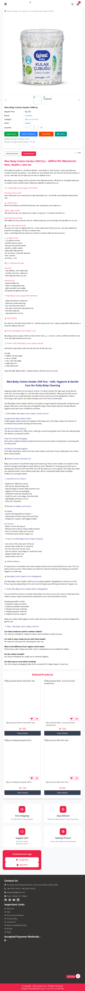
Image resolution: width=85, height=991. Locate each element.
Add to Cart (11, 134)
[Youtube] (14, 900)
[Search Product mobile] (72, 4)
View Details (22, 733)
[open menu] (5, 4)
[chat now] (78, 976)
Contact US (11, 922)
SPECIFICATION (12, 154)
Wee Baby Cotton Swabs (17, 403)
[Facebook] (5, 900)
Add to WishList (28, 134)
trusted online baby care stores (38, 594)
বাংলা (79, 153)
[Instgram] (9, 900)
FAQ (8, 912)
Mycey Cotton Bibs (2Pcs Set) (57, 782)
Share (62, 134)
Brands (9, 929)
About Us (10, 908)
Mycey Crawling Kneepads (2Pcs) (18, 782)
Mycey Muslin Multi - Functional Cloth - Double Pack (61, 724)
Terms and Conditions (15, 915)
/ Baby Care (26, 11)
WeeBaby (28, 115)
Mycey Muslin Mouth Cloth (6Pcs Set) (20, 723)
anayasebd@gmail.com (16, 892)
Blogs (9, 932)
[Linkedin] (18, 900)
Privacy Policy (12, 918)
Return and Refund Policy (17, 925)
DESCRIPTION (28, 154)
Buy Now (46, 134)
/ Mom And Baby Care (13, 11)
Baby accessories (31, 119)
